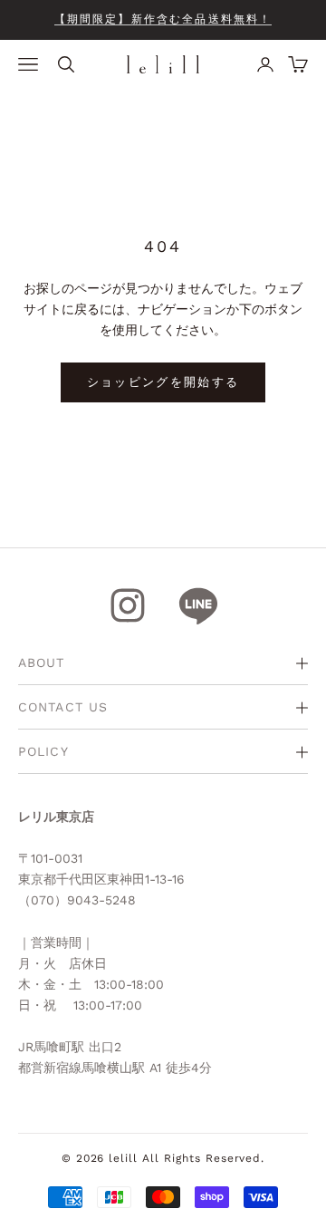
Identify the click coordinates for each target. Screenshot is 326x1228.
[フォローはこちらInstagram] (128, 605)
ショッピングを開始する (163, 382)
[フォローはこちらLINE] (198, 605)
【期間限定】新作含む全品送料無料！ (163, 19)
